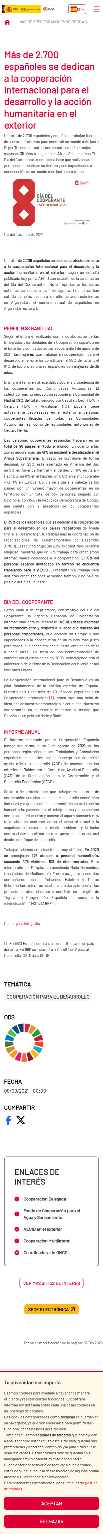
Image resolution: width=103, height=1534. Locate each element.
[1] (51, 697)
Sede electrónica (48, 1309)
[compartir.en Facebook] (8, 1120)
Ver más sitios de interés (51, 1283)
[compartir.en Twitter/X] (20, 1120)
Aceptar (51, 1503)
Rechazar (52, 1521)
